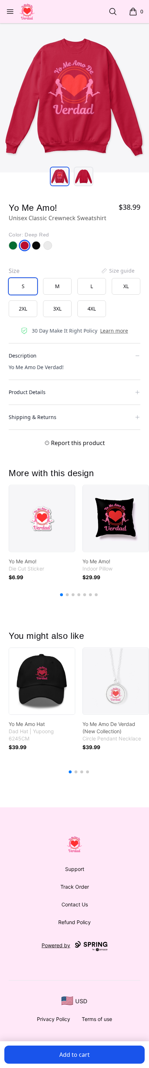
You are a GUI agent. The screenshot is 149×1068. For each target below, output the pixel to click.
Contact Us (74, 904)
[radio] (23, 286)
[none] (118, 270)
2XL (23, 308)
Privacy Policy (53, 1019)
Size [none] (14, 271)
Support (74, 869)
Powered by (56, 945)
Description (23, 355)
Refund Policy (74, 922)
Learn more (114, 330)
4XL (92, 308)
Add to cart (74, 1055)
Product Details (27, 392)
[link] (42, 518)
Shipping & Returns (32, 417)
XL (126, 286)
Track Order (74, 887)
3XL (57, 308)
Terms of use (97, 1019)
